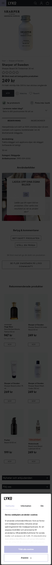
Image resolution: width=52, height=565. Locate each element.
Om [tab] (42, 506)
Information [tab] (26, 506)
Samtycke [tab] (10, 506)
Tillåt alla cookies (26, 549)
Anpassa (24, 558)
